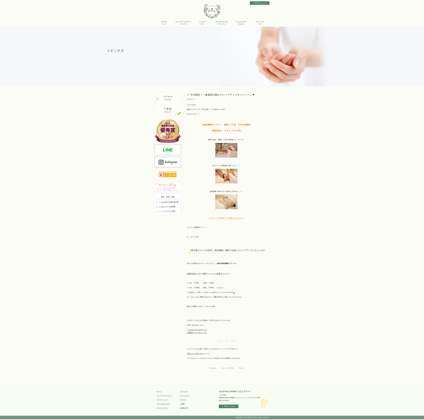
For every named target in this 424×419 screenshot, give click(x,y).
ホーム (159, 391)
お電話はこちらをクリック (197, 333)
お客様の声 (184, 408)
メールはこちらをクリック (197, 330)
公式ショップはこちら (195, 353)
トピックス (184, 391)
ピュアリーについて (164, 396)
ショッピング (185, 396)
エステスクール (162, 408)
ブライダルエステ (163, 404)
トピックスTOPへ (228, 368)
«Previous (212, 368)
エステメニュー (162, 400)
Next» (241, 368)
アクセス (183, 400)
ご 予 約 (260, 3)
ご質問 (182, 404)
